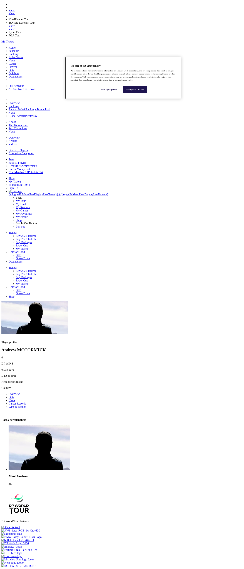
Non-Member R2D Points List (26, 172)
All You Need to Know (22, 89)
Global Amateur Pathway (23, 115)
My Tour (21, 200)
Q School (14, 73)
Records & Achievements (23, 165)
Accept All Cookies (135, 89)
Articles (13, 140)
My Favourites (24, 213)
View (12, 10)
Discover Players (18, 150)
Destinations (16, 76)
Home (12, 47)
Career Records (17, 403)
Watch (12, 63)
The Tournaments (18, 125)
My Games (22, 210)
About (12, 121)
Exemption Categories (21, 153)
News (12, 60)
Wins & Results (17, 406)
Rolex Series (16, 57)
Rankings (14, 54)
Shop (19, 220)
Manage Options (109, 89)
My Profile (22, 216)
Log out (20, 226)
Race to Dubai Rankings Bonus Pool (29, 109)
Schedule (14, 50)
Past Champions (18, 128)
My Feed (21, 204)
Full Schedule (16, 85)
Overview (14, 102)
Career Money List (19, 169)
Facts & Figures (17, 162)
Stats (11, 70)
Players (13, 66)
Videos (12, 144)
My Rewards (23, 207)
